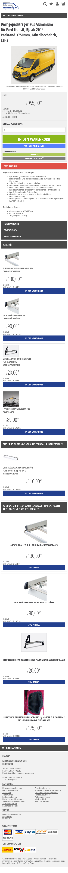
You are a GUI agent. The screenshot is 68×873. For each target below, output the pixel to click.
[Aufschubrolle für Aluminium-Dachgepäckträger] (11, 266)
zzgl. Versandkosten (22, 113)
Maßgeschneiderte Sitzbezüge (48, 790)
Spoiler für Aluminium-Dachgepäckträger (14, 317)
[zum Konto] (57, 4)
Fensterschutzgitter (43, 788)
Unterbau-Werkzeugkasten (46, 793)
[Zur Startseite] (10, 10)
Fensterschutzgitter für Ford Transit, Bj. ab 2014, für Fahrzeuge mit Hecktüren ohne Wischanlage (34, 719)
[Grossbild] (34, 84)
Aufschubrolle (44, 199)
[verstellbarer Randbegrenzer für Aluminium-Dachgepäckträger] (11, 356)
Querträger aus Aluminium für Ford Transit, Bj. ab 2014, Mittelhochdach (18, 470)
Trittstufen (6, 793)
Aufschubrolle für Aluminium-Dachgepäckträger (18, 270)
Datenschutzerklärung (11, 814)
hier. (13, 863)
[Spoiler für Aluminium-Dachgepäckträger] (11, 313)
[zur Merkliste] (51, 4)
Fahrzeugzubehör (42, 795)
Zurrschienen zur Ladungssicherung (10, 805)
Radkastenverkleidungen (13, 799)
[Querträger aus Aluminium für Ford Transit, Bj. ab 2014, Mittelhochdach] (11, 465)
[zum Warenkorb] (63, 4)
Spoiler (57, 199)
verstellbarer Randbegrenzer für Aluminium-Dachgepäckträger (17, 361)
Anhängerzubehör (43, 797)
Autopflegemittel (42, 801)
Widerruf (6, 819)
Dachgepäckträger (10, 790)
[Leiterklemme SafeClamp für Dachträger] (11, 406)
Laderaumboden (9, 797)
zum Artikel (34, 567)
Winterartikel (40, 799)
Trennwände (7, 795)
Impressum (7, 816)
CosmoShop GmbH (27, 863)
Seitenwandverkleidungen (13, 801)
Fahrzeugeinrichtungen (12, 788)
